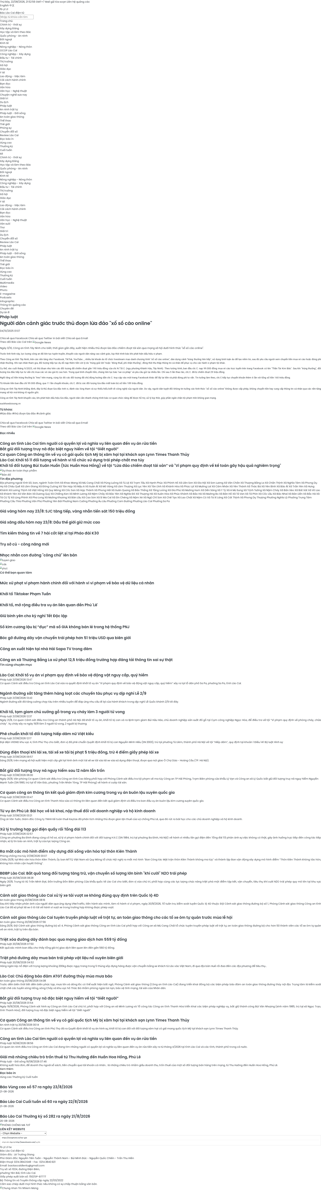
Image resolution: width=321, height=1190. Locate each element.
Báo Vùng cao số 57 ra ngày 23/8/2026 (36, 1087)
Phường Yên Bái (52, 501)
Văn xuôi (5, 223)
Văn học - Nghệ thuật (13, 91)
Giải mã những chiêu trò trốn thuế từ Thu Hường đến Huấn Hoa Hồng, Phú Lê (70, 1057)
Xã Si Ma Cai (104, 497)
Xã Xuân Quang (121, 490)
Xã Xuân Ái (92, 486)
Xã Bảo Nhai (280, 494)
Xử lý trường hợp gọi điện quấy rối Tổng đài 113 (43, 829)
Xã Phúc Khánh (179, 494)
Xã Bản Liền (295, 494)
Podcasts (5, 297)
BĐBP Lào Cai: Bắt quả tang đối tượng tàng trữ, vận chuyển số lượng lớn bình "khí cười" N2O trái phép (93, 873)
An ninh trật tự (9, 109)
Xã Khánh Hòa (171, 486)
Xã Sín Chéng (120, 497)
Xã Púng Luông (109, 483)
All (1, 153)
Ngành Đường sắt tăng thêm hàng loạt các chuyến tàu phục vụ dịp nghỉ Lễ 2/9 (73, 693)
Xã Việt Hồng (36, 490)
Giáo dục (5, 69)
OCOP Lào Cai (8, 50)
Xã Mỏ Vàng (106, 486)
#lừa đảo (6, 413)
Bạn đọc (5, 83)
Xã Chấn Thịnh (274, 483)
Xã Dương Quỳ (41, 494)
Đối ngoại (6, 39)
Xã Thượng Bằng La (252, 483)
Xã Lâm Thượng (124, 486)
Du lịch (4, 102)
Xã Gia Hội (200, 483)
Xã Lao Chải (185, 497)
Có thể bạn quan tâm (16, 573)
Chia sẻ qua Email (77, 338)
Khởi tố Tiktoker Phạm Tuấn (25, 593)
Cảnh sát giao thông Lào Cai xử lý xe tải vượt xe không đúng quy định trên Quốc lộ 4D (79, 895)
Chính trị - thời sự (11, 24)
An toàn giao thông (12, 117)
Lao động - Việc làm (12, 76)
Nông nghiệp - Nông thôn (16, 47)
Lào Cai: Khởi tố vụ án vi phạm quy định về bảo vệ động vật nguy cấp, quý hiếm (74, 675)
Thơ (2, 227)
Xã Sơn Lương (215, 483)
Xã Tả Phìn (251, 494)
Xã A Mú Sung (235, 490)
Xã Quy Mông (53, 490)
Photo (3, 290)
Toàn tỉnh (54, 483)
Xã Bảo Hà (195, 494)
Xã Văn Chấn (232, 483)
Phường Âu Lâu (97, 501)
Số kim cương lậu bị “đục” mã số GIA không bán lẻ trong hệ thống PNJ (65, 626)
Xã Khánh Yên (9, 494)
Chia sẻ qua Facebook (14, 338)
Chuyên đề (7, 308)
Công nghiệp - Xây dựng (15, 54)
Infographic (7, 301)
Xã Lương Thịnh (18, 490)
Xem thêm (6, 1069)
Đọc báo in (7, 139)
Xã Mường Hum (191, 490)
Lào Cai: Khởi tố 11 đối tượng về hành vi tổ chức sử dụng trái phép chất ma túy (72, 460)
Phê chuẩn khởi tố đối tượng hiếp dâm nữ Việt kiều (47, 733)
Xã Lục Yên (141, 486)
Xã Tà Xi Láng (215, 497)
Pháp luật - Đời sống (12, 113)
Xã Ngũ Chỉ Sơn (153, 497)
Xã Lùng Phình (20, 497)
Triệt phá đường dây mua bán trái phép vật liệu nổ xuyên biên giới (61, 957)
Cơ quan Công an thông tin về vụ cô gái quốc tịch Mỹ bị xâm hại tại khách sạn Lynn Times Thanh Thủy (94, 454)
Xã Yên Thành (238, 486)
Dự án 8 (4, 312)
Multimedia (7, 283)
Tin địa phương (11, 479)
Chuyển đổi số (9, 131)
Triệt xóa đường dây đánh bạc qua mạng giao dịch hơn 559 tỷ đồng (63, 939)
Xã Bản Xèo (287, 490)
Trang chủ (6, 21)
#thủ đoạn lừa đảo (24, 413)
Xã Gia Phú (174, 490)
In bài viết (59, 338)
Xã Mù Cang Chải (89, 483)
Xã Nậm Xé (136, 497)
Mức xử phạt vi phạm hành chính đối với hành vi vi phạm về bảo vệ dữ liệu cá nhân (77, 583)
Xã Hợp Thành (85, 490)
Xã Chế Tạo (170, 497)
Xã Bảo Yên (112, 494)
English (4, 5)
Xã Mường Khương (56, 497)
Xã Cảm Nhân (220, 486)
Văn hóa (5, 87)
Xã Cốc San (69, 490)
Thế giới (5, 124)
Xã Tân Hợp (66, 486)
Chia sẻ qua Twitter (40, 338)
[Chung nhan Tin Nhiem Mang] (19, 1187)
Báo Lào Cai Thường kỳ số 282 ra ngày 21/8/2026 (45, 1116)
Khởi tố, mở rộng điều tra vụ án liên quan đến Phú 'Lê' (49, 604)
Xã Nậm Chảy (96, 494)
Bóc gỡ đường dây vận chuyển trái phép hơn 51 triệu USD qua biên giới (65, 637)
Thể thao (5, 120)
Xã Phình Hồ (171, 483)
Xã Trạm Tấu (138, 483)
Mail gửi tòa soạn (56, 2)
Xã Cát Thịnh (232, 497)
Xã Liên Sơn (186, 483)
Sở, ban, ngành (38, 483)
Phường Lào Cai (143, 501)
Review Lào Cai (9, 135)
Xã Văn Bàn (25, 494)
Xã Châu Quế (12, 486)
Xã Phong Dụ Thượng (253, 497)
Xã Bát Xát (301, 490)
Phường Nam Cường (75, 501)
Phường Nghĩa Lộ (277, 497)
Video (3, 286)
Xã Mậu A (79, 486)
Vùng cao (6, 142)
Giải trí (4, 98)
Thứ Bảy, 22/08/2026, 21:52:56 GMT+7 (22, 2)
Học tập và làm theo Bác (15, 32)
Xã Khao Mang (69, 483)
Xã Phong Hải (102, 490)
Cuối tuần (6, 150)
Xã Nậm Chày (271, 490)
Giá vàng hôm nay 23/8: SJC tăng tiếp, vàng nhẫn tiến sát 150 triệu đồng (67, 511)
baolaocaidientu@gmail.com (26, 1165)
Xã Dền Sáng (209, 490)
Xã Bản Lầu (75, 497)
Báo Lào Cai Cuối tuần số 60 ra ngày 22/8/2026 (44, 1101)
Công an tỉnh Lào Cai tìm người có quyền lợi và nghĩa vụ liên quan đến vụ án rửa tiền (78, 443)
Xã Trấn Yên (296, 486)
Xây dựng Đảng (9, 28)
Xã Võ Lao (314, 490)
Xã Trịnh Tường (253, 490)
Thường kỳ (6, 146)
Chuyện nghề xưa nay (13, 94)
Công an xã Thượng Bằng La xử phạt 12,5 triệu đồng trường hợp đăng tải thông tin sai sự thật (86, 659)
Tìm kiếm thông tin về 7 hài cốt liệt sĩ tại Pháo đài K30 (49, 533)
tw (10, 1147)
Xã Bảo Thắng (140, 490)
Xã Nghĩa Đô (128, 494)
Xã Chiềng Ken (60, 494)
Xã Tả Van (238, 494)
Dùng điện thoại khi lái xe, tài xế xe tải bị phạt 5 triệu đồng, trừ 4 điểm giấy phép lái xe (79, 752)
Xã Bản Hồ (225, 494)
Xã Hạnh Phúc (155, 483)
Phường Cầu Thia (11, 501)
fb (1, 9)
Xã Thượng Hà (145, 494)
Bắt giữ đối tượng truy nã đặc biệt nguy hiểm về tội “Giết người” (59, 449)
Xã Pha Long (37, 497)
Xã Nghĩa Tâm (292, 483)
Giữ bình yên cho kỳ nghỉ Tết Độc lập (33, 615)
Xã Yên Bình (269, 486)
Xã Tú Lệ (124, 483)
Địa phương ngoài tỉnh (14, 483)
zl (7, 9)
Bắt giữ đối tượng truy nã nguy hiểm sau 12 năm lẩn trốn (52, 770)
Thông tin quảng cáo (13, 305)
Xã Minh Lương (78, 494)
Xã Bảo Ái (283, 486)
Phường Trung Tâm (300, 497)
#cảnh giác (43, 413)
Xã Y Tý (221, 490)
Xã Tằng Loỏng (158, 490)
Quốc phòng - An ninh (14, 36)
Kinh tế (4, 43)
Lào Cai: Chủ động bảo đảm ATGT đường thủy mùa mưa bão (56, 976)
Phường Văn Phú (32, 501)
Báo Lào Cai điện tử (12, 13)
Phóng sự (5, 128)
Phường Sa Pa (161, 501)
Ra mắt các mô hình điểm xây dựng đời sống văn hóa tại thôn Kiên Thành (68, 851)
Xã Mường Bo (210, 494)
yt (4, 9)
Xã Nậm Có (200, 497)
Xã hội (4, 65)
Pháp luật (6, 106)
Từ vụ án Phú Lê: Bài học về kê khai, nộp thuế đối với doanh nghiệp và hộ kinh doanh (77, 810)
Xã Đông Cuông (49, 486)
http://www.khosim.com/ (26, 1142)
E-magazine (7, 294)
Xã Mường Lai (203, 486)
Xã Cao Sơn (89, 497)
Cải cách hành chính (13, 80)
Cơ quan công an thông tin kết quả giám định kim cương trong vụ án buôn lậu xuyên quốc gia (87, 792)
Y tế (2, 72)
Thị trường (6, 61)
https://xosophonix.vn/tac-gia (14, 1138)
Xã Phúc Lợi (187, 486)
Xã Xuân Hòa (162, 494)
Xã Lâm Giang (30, 486)
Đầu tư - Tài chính (11, 58)
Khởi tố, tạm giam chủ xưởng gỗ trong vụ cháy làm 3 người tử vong (62, 711)
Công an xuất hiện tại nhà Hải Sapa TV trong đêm (46, 648)
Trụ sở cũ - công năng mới (24, 544)
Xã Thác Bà (254, 486)
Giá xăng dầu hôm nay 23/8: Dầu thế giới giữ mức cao (50, 522)
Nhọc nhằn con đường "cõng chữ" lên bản (38, 555)
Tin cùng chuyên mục (16, 665)
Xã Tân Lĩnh (155, 486)
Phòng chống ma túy (13, 856)
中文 (11, 5)
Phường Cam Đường (120, 501)
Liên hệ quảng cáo (78, 2)
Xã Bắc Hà (309, 494)
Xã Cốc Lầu (265, 494)
